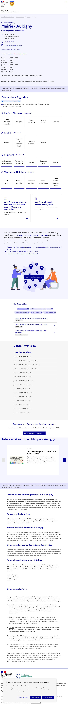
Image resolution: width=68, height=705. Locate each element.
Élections (56, 122)
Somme (28, 17)
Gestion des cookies (57, 696)
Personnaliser (23, 697)
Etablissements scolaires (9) (38, 309)
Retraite (43, 143)
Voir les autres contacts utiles (10, 49)
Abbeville (12, 605)
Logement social (43, 162)
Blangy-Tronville (49, 81)
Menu (65, 2)
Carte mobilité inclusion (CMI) (56, 181)
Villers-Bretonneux (33, 81)
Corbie (19, 81)
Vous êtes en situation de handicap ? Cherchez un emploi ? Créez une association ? (15, 206)
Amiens (11, 617)
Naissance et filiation (31, 142)
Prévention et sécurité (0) (22, 312)
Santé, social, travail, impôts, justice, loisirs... (45, 203)
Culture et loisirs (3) (36, 312)
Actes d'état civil (31, 121)
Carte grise (7, 182)
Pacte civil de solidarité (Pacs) (19, 142)
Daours (13, 81)
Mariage (6, 143)
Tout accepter (47, 697)
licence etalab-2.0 (35, 703)
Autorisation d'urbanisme (19, 162)
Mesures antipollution (43, 182)
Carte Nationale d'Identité (7, 121)
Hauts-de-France (20, 17)
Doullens (11, 628)
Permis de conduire (19, 182)
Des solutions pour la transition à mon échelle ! (41, 452)
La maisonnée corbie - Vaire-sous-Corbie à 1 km (22, 251)
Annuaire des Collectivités (7, 17)
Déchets (55, 162)
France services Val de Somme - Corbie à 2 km (21, 254)
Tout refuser (35, 697)
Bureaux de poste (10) (50, 312)
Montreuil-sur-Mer (14, 644)
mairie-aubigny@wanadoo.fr (13, 45)
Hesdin (11, 636)
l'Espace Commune (48, 88)
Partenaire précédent (3, 460)
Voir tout (27, 113)
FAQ (2, 699)
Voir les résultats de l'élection (33, 433)
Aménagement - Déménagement (7, 162)
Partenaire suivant (64, 460)
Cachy (41, 81)
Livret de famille (43, 121)
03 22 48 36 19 (9, 42)
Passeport (19, 122)
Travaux (31, 162)
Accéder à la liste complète (33, 277)
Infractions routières (31, 182)
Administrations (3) (23, 309)
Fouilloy (23, 81)
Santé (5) (50, 309)
